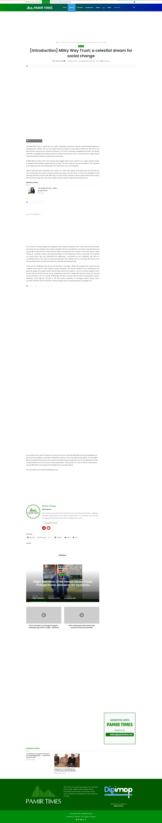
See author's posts (51, 523)
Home (64, 7)
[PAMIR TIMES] (39, 7)
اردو (104, 7)
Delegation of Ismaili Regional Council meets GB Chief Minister (65, 770)
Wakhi (109, 7)
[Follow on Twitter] (63, 61)
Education (80, 7)
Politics (98, 7)
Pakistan (63, 555)
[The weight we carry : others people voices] (31, 190)
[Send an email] (64, 61)
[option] (62, 583)
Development (89, 7)
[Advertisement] (81, 25)
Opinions (71, 7)
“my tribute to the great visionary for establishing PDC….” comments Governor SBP (38, 755)
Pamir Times (59, 61)
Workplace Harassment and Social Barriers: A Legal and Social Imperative (72, 2)
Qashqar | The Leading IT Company (85, 816)
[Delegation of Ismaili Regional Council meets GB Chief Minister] (67, 760)
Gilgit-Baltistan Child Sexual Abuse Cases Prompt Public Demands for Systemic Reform (63, 585)
